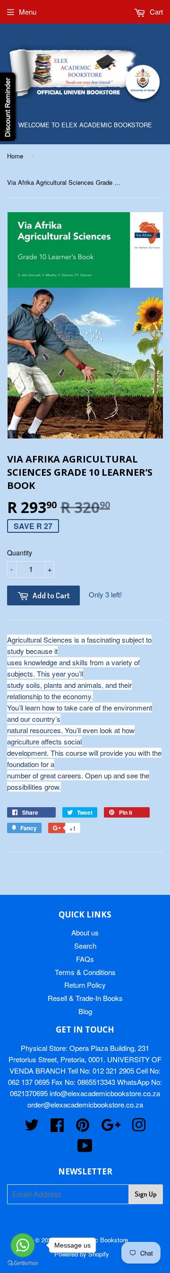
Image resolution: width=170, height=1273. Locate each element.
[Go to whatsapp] (22, 1245)
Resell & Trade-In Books (85, 998)
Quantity (19, 552)
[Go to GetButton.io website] (23, 1263)
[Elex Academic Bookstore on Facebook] (57, 1127)
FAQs (85, 959)
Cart (155, 12)
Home (15, 155)
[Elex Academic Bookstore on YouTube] (85, 1148)
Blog (85, 1011)
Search (85, 946)
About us (85, 932)
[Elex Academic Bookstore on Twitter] (32, 1127)
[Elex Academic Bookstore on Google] (110, 1127)
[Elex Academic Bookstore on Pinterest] (83, 1127)
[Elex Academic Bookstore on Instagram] (139, 1127)
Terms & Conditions (85, 972)
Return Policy (85, 985)
